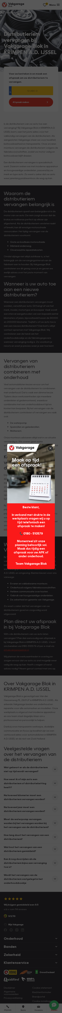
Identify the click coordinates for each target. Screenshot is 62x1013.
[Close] (50, 448)
